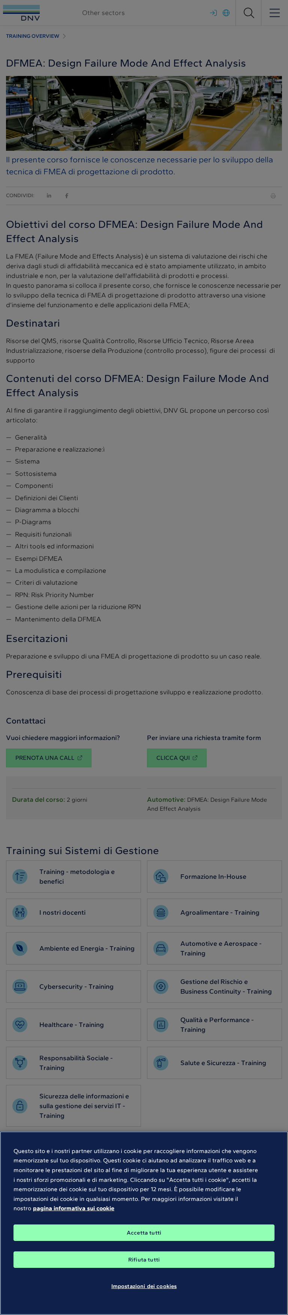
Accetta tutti (144, 1232)
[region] (144, 1223)
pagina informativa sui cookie (73, 1208)
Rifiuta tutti (144, 1259)
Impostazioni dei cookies (144, 1286)
